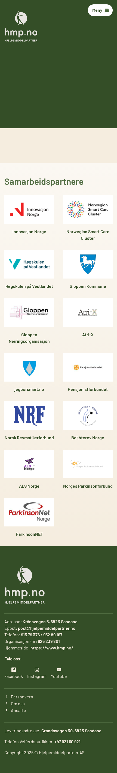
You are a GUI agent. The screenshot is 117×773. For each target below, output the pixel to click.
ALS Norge (29, 485)
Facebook (13, 676)
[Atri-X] (88, 312)
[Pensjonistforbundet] (88, 367)
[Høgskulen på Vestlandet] (29, 264)
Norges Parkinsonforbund (88, 485)
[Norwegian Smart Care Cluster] (88, 209)
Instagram (37, 676)
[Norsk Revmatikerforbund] (29, 415)
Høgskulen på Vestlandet (29, 286)
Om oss (18, 703)
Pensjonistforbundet (88, 389)
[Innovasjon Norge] (29, 209)
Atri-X (88, 334)
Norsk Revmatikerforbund (29, 437)
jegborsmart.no (29, 389)
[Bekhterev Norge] (88, 415)
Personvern (22, 696)
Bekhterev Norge (87, 437)
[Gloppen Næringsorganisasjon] (29, 312)
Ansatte (18, 710)
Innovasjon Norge (29, 231)
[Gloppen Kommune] (88, 264)
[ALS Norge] (29, 464)
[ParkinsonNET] (29, 512)
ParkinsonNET (29, 534)
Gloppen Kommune (88, 286)
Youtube (59, 676)
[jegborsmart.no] (29, 367)
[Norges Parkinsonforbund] (88, 464)
